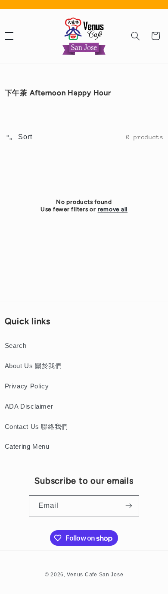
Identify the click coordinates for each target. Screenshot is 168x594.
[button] (135, 36)
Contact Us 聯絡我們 (36, 426)
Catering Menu (27, 446)
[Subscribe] (129, 505)
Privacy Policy (27, 386)
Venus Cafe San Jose (95, 574)
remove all (113, 209)
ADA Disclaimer (29, 406)
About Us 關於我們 (33, 366)
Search (16, 345)
